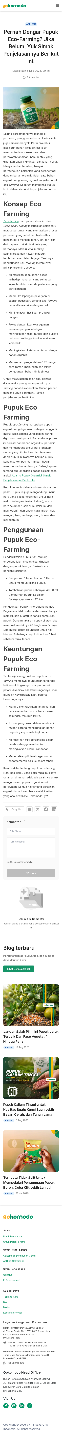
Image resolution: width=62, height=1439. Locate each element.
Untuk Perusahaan (13, 1236)
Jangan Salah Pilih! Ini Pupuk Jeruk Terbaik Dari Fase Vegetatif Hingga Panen (31, 1036)
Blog (5, 1302)
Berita (6, 1307)
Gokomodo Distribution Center (19, 1255)
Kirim (33, 873)
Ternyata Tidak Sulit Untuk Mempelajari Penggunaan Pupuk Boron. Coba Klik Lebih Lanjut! (29, 1183)
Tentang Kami (10, 1296)
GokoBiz (8, 1274)
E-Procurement (11, 1280)
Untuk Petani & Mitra (14, 1241)
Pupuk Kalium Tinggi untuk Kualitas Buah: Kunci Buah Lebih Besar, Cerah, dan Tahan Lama (28, 1109)
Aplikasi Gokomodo (13, 1261)
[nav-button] (57, 6)
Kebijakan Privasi (12, 1312)
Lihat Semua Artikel (18, 969)
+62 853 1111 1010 (16, 1363)
